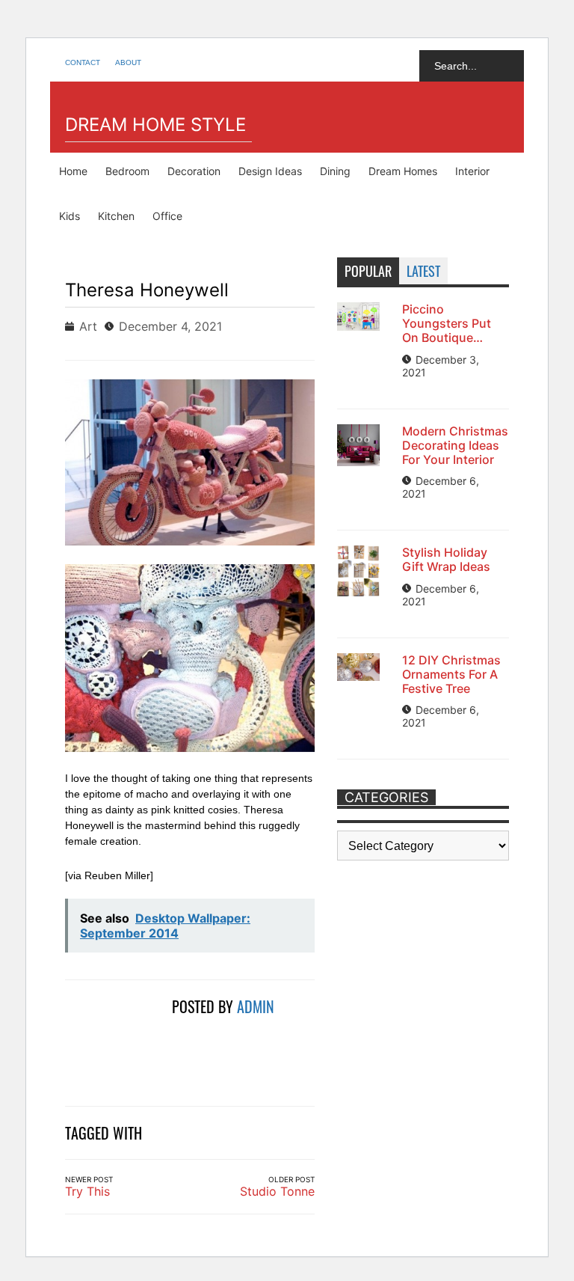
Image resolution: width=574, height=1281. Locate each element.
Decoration (193, 171)
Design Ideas (270, 171)
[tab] (368, 270)
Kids (69, 216)
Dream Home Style (155, 124)
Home (73, 171)
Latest (423, 271)
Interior (472, 171)
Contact (82, 62)
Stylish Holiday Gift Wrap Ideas (446, 559)
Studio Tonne (277, 1191)
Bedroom (127, 171)
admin (255, 1006)
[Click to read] (113, 1041)
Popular (368, 271)
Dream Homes (402, 171)
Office (167, 216)
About (128, 62)
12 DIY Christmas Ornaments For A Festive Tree (451, 674)
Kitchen (116, 216)
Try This (87, 1191)
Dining (335, 171)
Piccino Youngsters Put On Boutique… (446, 323)
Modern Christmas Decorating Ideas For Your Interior (455, 445)
